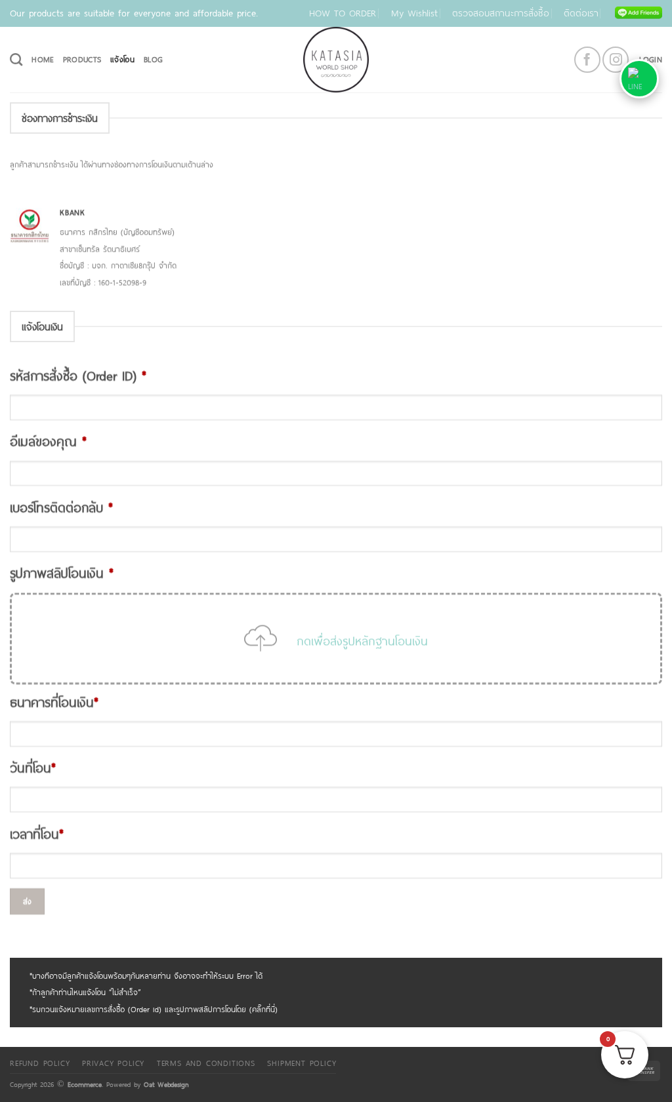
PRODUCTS (82, 59)
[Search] (16, 59)
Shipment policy (301, 1063)
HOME (42, 59)
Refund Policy (40, 1063)
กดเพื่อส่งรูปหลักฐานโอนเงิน (362, 639)
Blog (153, 59)
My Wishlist (414, 13)
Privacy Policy (113, 1063)
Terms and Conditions (206, 1063)
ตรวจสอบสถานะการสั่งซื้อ (500, 13)
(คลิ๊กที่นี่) (263, 1009)
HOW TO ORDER (342, 13)
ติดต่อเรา (581, 13)
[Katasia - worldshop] (336, 59)
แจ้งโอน (122, 59)
